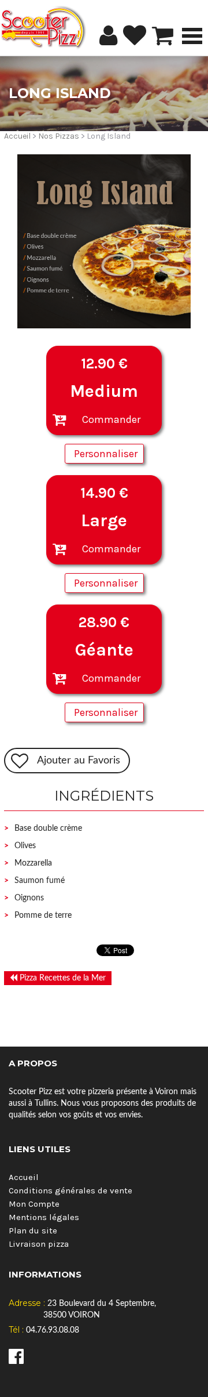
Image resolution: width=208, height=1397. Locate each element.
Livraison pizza (39, 1244)
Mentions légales (44, 1217)
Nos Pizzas (58, 136)
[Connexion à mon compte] (108, 35)
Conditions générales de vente (70, 1190)
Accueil (17, 136)
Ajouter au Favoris (78, 760)
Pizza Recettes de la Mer (61, 978)
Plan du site (33, 1230)
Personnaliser (106, 453)
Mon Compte (34, 1204)
